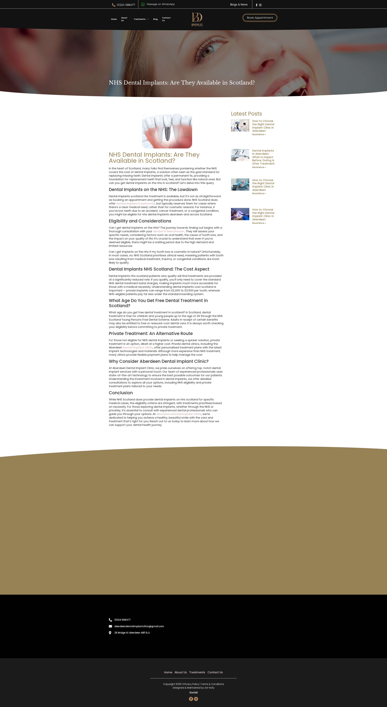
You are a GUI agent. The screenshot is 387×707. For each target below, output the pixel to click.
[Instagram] (260, 5)
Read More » (259, 134)
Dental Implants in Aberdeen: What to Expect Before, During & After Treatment (263, 157)
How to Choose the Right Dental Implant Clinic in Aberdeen (263, 126)
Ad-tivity (209, 687)
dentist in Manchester (168, 231)
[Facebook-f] (256, 5)
